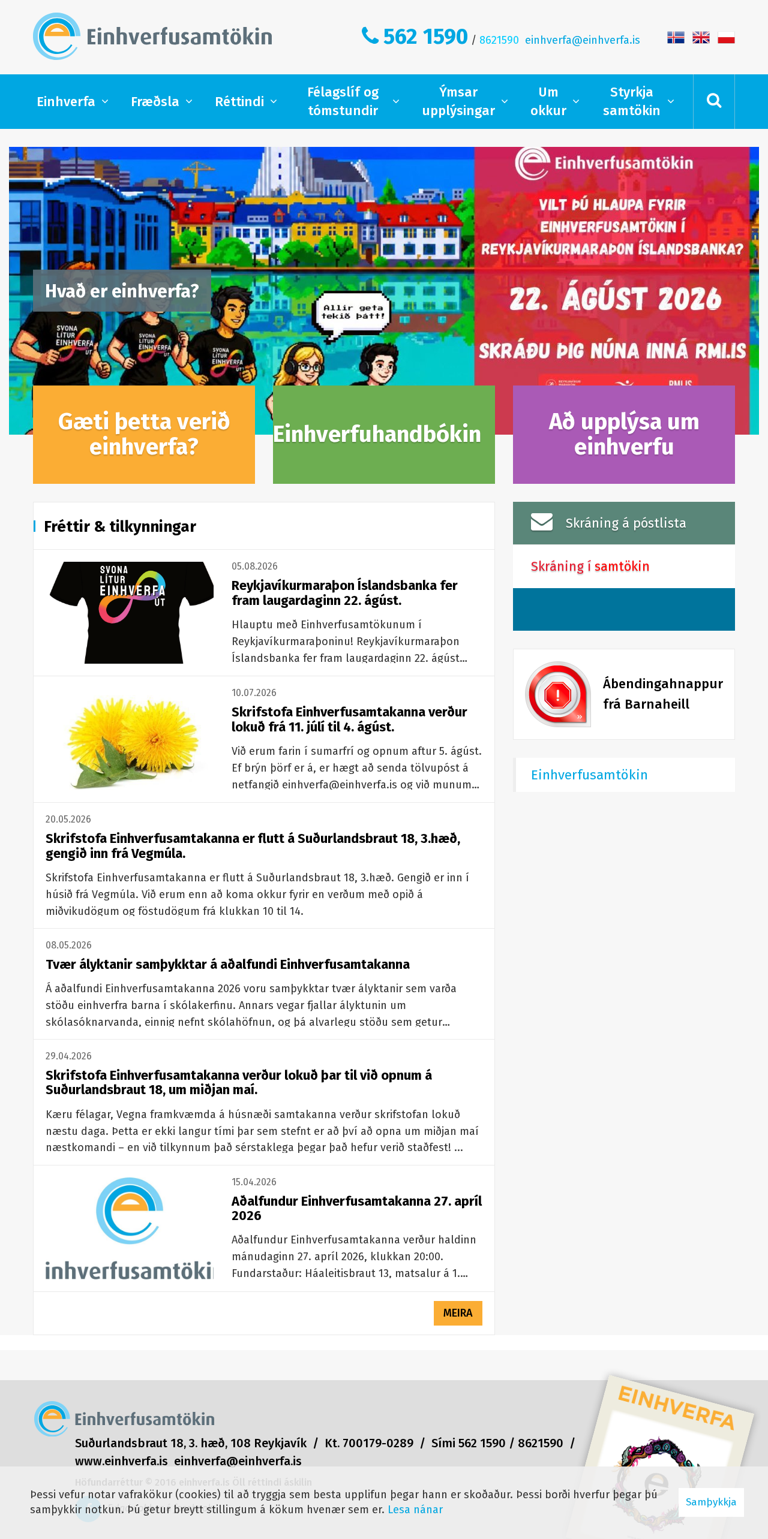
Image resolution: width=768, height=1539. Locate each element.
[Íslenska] (676, 36)
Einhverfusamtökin (589, 775)
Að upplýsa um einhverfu (624, 434)
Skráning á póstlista (626, 523)
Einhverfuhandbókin (377, 434)
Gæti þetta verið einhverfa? (144, 434)
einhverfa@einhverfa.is (582, 40)
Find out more (384, 291)
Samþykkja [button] (711, 1502)
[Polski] (726, 36)
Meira (458, 1313)
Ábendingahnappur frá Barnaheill (663, 694)
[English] (701, 36)
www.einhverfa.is (121, 1461)
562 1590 (425, 36)
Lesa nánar (415, 1509)
